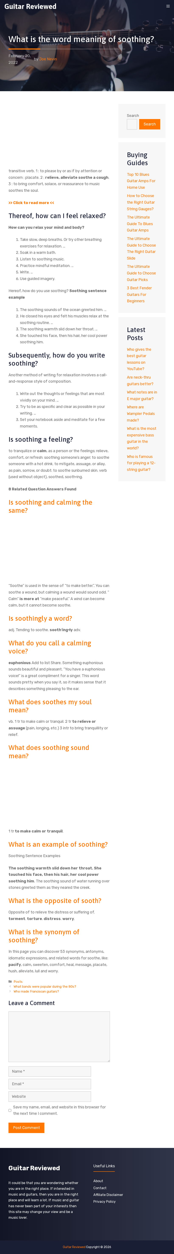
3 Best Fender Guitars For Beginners (139, 294)
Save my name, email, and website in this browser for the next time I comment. (59, 1110)
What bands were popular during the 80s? (45, 986)
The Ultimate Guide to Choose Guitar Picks (141, 273)
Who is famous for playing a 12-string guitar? (141, 463)
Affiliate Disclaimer (108, 1195)
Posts (18, 982)
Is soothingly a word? (40, 618)
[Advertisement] (59, 136)
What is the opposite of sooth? (54, 901)
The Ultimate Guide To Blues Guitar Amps (140, 224)
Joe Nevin (48, 59)
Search (133, 115)
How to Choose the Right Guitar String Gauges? (141, 202)
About (98, 1181)
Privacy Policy (104, 1202)
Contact (100, 1188)
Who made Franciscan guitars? (36, 991)
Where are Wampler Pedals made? (141, 413)
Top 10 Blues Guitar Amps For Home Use (141, 181)
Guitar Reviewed (30, 6)
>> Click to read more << (31, 202)
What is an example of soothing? (58, 844)
